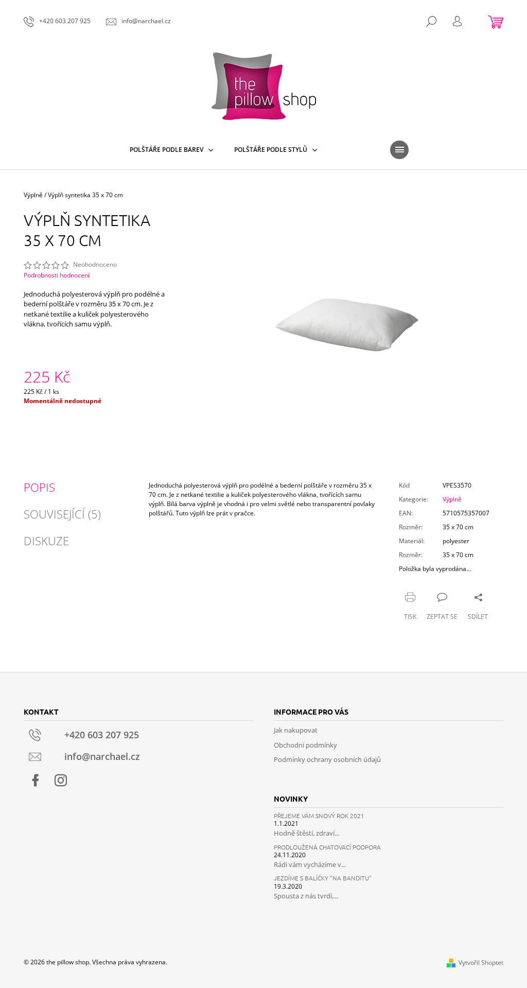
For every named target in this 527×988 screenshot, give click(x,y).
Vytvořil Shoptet (481, 962)
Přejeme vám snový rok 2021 (319, 815)
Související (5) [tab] (62, 514)
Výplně (452, 499)
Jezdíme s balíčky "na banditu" (323, 878)
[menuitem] (171, 150)
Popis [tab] (39, 487)
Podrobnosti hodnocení (57, 275)
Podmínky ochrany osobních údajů (327, 759)
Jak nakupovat (296, 730)
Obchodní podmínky (305, 745)
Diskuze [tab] (46, 540)
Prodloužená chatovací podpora (327, 847)
